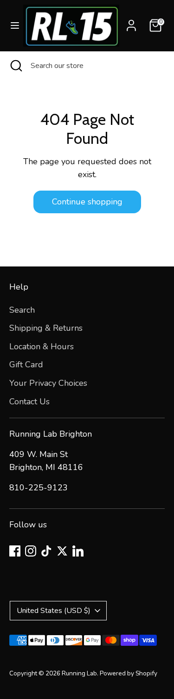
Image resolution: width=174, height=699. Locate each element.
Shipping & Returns (46, 328)
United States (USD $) (53, 611)
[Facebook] (14, 551)
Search (22, 309)
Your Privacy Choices (48, 383)
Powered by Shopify (128, 673)
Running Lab (79, 673)
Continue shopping (87, 201)
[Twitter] (62, 551)
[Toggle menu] (12, 25)
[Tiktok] (46, 551)
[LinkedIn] (78, 551)
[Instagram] (30, 551)
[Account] (131, 22)
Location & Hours (41, 346)
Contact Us (29, 401)
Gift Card (26, 364)
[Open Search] (15, 65)
